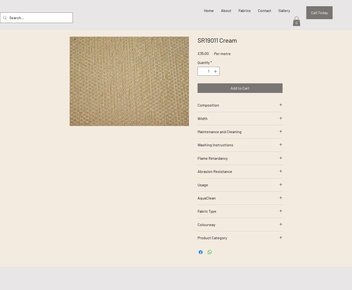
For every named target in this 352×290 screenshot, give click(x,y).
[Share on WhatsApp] (210, 252)
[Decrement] (201, 71)
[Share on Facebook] (201, 252)
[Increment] (216, 71)
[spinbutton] (208, 71)
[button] (297, 21)
